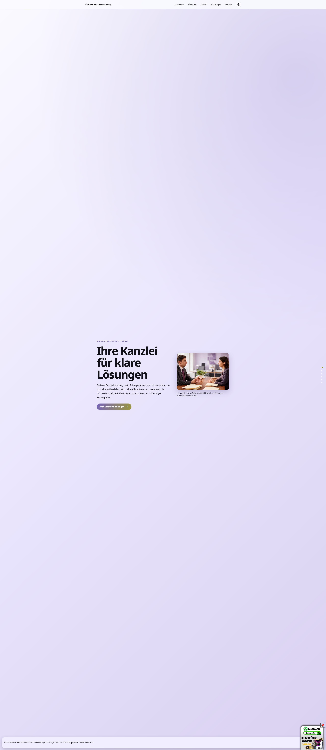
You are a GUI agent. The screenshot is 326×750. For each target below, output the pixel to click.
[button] (323, 725)
